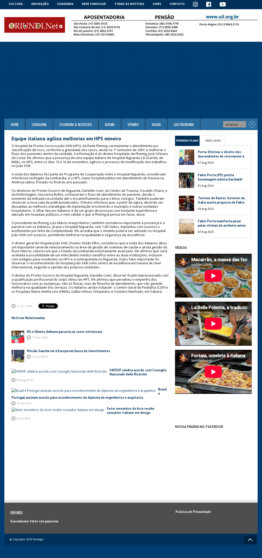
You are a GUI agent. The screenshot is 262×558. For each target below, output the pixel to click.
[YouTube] (222, 4)
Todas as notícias (129, 4)
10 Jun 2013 (24, 403)
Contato (177, 4)
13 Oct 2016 (40, 357)
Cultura (16, 4)
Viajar (156, 124)
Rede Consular (94, 4)
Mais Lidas (213, 140)
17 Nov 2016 (40, 337)
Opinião (133, 124)
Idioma (110, 124)
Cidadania (65, 4)
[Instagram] (195, 4)
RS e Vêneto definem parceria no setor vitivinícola (64, 332)
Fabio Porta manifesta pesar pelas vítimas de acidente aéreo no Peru (222, 225)
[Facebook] (208, 4)
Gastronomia (184, 124)
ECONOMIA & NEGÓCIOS (76, 124)
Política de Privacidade (193, 512)
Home (15, 124)
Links (157, 4)
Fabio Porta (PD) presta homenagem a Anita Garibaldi (220, 177)
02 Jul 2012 (24, 418)
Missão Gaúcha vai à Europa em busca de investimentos (68, 351)
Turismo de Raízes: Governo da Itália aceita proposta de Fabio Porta (221, 202)
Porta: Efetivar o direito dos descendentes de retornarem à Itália (221, 156)
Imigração (40, 4)
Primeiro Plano (187, 140)
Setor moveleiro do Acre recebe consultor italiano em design (130, 410)
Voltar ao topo (250, 539)
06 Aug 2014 (24, 380)
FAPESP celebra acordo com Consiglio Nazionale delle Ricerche (138, 372)
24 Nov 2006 (24, 306)
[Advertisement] (131, 80)
